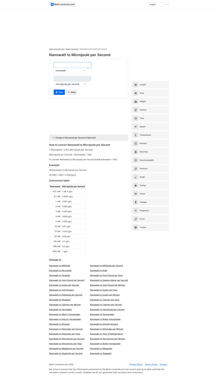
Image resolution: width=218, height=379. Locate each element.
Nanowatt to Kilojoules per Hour (64, 334)
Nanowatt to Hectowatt (60, 309)
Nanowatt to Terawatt (59, 275)
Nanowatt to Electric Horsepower (65, 319)
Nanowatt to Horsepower (102, 314)
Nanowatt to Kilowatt (59, 324)
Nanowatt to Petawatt (59, 299)
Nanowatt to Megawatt (101, 348)
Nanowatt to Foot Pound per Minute (107, 285)
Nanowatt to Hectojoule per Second (107, 309)
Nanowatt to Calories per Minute (65, 304)
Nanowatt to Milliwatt (59, 265)
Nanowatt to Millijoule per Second (106, 265)
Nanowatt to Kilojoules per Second (66, 329)
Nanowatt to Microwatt (60, 270)
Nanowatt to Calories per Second (106, 304)
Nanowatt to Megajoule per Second (66, 348)
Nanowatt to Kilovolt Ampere (104, 324)
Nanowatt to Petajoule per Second (65, 294)
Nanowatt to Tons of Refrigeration (106, 334)
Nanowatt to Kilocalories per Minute (107, 338)
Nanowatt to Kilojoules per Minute (106, 329)
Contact (163, 364)
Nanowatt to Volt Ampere (61, 290)
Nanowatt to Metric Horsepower (64, 314)
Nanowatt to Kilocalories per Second (66, 338)
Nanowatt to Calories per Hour (104, 299)
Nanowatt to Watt (98, 270)
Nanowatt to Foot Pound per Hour (106, 275)
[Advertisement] (109, 28)
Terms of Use (151, 364)
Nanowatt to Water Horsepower (105, 319)
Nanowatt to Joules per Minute (105, 294)
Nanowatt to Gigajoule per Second (65, 353)
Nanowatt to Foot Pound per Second (66, 280)
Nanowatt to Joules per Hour (104, 290)
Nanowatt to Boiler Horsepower (105, 343)
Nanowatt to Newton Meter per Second (109, 280)
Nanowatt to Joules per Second (64, 285)
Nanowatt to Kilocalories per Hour (65, 343)
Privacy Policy (136, 364)
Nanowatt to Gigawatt (100, 353)
